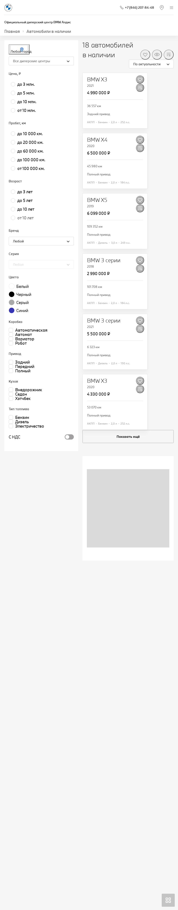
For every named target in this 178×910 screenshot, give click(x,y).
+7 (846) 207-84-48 (139, 7)
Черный (23, 294)
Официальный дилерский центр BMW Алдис (37, 22)
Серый (22, 302)
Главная (12, 31)
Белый (22, 286)
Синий (22, 310)
